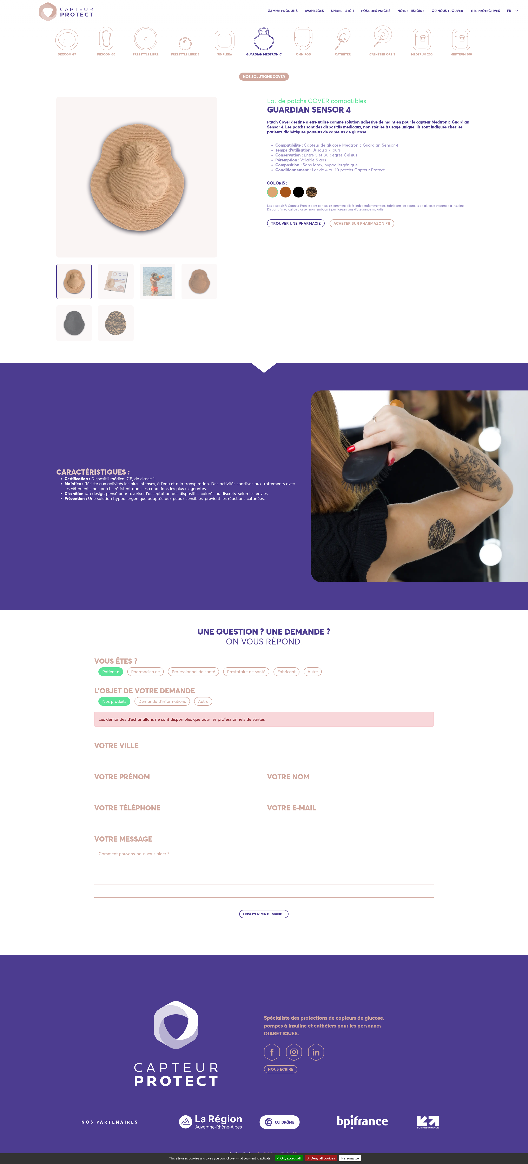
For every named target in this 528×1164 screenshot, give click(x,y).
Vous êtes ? (115, 661)
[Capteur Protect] (66, 11)
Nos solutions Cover (264, 76)
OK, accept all (290, 1158)
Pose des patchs (375, 11)
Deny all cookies (322, 1158)
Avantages (314, 11)
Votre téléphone (127, 807)
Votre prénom (122, 776)
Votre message (123, 839)
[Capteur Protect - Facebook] (272, 1052)
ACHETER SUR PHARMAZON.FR (362, 223)
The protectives (485, 11)
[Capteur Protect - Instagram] (294, 1052)
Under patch (342, 11)
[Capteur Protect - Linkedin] (316, 1052)
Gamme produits (283, 11)
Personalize (350, 1158)
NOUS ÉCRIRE (280, 1069)
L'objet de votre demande (144, 690)
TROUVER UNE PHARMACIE (296, 223)
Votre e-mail (291, 807)
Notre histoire (410, 11)
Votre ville (116, 745)
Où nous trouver (447, 11)
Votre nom (288, 776)
